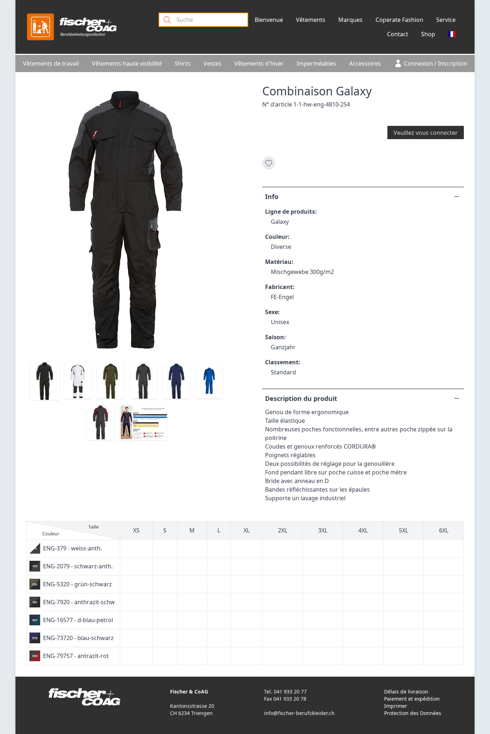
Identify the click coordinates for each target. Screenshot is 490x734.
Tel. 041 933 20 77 (285, 691)
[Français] (452, 34)
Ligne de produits (290, 212)
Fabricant (279, 287)
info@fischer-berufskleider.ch (299, 713)
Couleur (276, 237)
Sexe (271, 312)
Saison (274, 337)
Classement (281, 362)
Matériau (278, 262)
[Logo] (72, 27)
